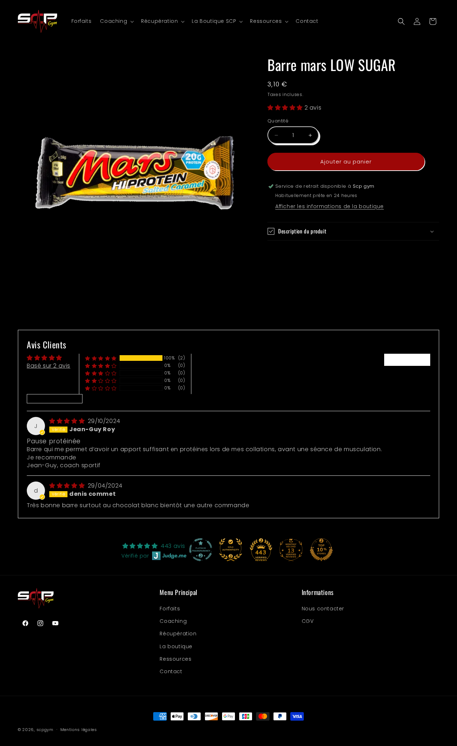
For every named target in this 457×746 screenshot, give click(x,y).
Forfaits (170, 608)
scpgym (45, 729)
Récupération (178, 633)
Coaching (173, 621)
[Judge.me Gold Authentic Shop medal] (230, 549)
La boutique (176, 646)
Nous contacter (323, 608)
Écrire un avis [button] (407, 360)
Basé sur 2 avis (48, 366)
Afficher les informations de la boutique (329, 206)
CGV (308, 621)
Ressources (175, 658)
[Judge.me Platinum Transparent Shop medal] (200, 549)
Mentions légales (78, 729)
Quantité (277, 120)
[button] (116, 21)
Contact (171, 671)
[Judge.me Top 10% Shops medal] (321, 549)
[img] (67, 421)
